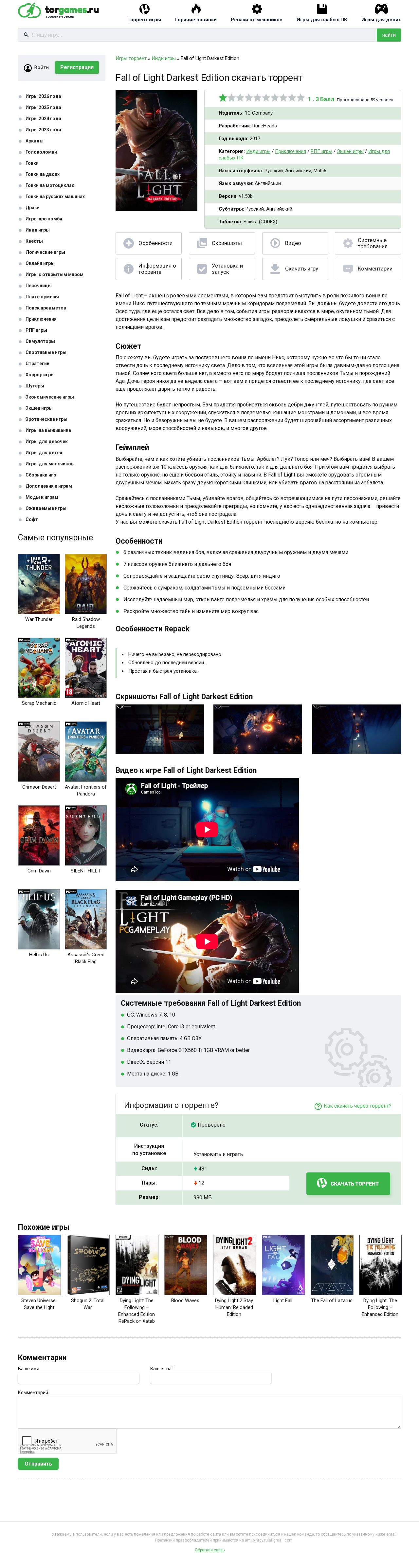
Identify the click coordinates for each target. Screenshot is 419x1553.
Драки (33, 207)
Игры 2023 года (43, 129)
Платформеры (42, 296)
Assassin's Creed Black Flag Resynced (85, 961)
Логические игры (45, 252)
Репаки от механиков (256, 20)
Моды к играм (42, 497)
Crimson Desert (39, 787)
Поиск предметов (46, 307)
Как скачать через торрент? (358, 1106)
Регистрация (77, 67)
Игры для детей (44, 452)
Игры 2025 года (43, 107)
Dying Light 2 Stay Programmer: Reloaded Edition (234, 1307)
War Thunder (39, 619)
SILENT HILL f (86, 871)
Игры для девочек (47, 441)
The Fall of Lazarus (332, 1300)
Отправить (38, 1464)
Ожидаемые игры (46, 508)
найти (389, 35)
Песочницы (39, 285)
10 (301, 97)
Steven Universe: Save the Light (39, 1304)
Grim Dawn (39, 871)
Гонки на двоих (43, 174)
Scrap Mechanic (39, 703)
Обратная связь (210, 1550)
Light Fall (282, 1300)
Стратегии (37, 363)
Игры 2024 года (43, 118)
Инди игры (38, 230)
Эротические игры (46, 419)
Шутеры (35, 385)
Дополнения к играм (49, 486)
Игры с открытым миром (54, 274)
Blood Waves (185, 1300)
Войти (41, 67)
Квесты (34, 241)
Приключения (41, 319)
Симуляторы (40, 341)
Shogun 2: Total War (87, 1304)
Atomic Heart (85, 703)
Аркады (35, 140)
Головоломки (41, 152)
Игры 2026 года (43, 96)
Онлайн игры (40, 263)
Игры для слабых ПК (322, 20)
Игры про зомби (44, 218)
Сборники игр (41, 474)
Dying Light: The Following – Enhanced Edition (380, 1307)
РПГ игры (36, 330)
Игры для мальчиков (50, 463)
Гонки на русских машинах (55, 196)
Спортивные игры (46, 352)
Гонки (32, 163)
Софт (32, 519)
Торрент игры (144, 20)
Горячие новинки (196, 20)
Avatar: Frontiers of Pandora (86, 790)
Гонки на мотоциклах (50, 185)
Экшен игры (39, 408)
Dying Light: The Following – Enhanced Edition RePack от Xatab (136, 1311)
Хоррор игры (40, 374)
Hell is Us (39, 955)
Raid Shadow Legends (86, 622)
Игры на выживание (48, 430)
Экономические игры (50, 397)
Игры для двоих (381, 20)
